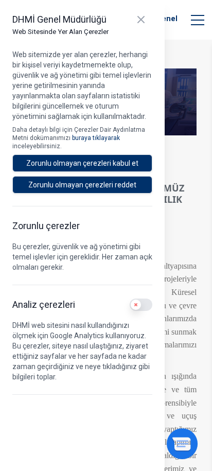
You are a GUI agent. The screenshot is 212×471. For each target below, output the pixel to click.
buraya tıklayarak (96, 138)
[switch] (141, 305)
